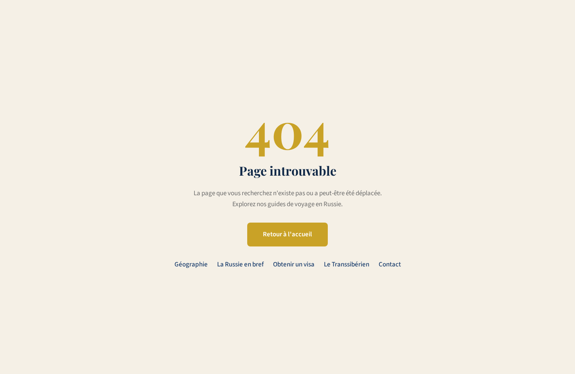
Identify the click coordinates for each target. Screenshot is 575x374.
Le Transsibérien (346, 264)
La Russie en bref (240, 264)
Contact (390, 264)
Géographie (191, 264)
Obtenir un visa (293, 264)
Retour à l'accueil (287, 234)
